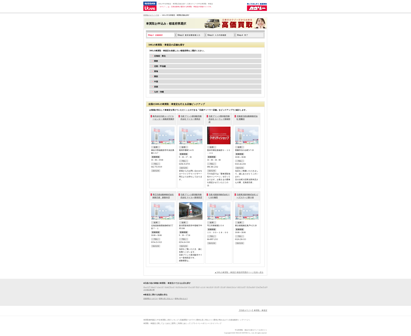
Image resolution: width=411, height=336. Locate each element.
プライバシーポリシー (201, 323)
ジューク (160, 287)
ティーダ (191, 287)
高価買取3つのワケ (187, 320)
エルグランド (170, 287)
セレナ (153, 287)
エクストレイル (181, 287)
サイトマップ (216, 323)
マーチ (216, 287)
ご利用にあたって (183, 323)
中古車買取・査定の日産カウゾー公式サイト (251, 330)
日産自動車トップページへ (239, 320)
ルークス (210, 287)
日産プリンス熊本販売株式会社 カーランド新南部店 (219, 119)
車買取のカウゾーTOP (151, 15)
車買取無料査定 (149, 320)
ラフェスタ (251, 287)
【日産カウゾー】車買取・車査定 (252, 310)
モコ (197, 287)
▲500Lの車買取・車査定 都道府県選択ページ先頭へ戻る (239, 272)
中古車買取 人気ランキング (168, 320)
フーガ (222, 287)
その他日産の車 (149, 290)
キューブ (146, 287)
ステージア (241, 287)
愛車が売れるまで (181, 298)
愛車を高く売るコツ (166, 298)
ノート (203, 287)
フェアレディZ (261, 287)
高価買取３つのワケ (150, 298)
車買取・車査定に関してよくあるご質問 (159, 323)
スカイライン (231, 287)
